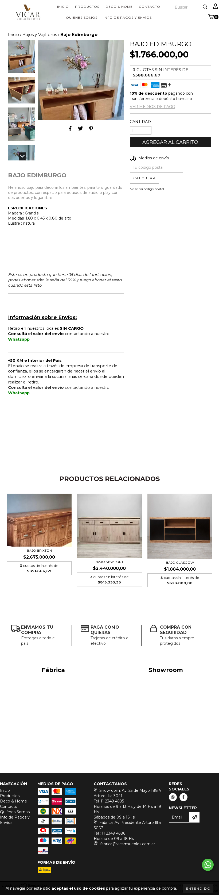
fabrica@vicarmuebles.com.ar (127, 844)
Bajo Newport (109, 562)
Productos (87, 7)
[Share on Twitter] (80, 128)
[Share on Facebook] (70, 128)
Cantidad (140, 121)
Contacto (149, 7)
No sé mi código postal (147, 189)
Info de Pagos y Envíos (128, 18)
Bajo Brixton (39, 550)
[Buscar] (205, 7)
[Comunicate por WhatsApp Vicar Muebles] (208, 865)
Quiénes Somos (81, 18)
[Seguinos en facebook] (183, 797)
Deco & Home (119, 7)
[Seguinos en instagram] (173, 797)
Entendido (198, 888)
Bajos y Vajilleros (39, 34)
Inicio (63, 7)
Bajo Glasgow (180, 562)
